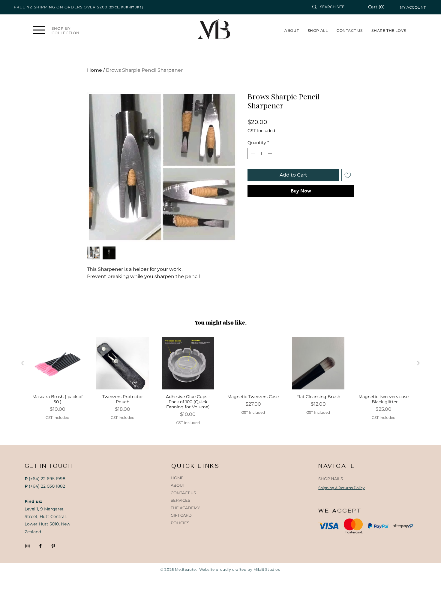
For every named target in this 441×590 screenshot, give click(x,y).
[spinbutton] (261, 153)
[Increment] (270, 153)
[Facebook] (40, 546)
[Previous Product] (22, 363)
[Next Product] (418, 363)
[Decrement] (252, 153)
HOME (177, 477)
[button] (379, 7)
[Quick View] (57, 363)
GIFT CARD (181, 515)
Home (94, 70)
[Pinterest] (53, 546)
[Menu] (39, 30)
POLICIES (180, 522)
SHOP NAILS (330, 478)
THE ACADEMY (185, 507)
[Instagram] (27, 546)
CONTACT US (183, 492)
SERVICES (180, 500)
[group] (220, 381)
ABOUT (178, 485)
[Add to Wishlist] (347, 175)
